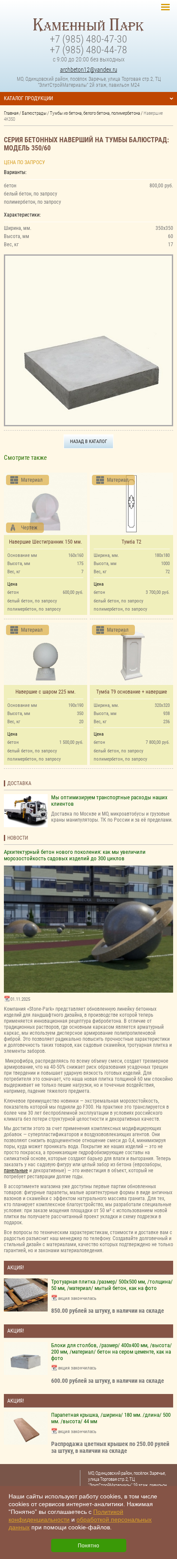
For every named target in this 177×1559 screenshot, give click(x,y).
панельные (16, 1171)
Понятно (88, 1546)
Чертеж (29, 528)
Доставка (19, 783)
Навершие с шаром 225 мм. (45, 692)
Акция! (15, 1268)
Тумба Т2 (131, 542)
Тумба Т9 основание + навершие (131, 692)
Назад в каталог (88, 441)
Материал (32, 480)
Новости (17, 838)
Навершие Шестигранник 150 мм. (45, 542)
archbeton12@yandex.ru (88, 69)
